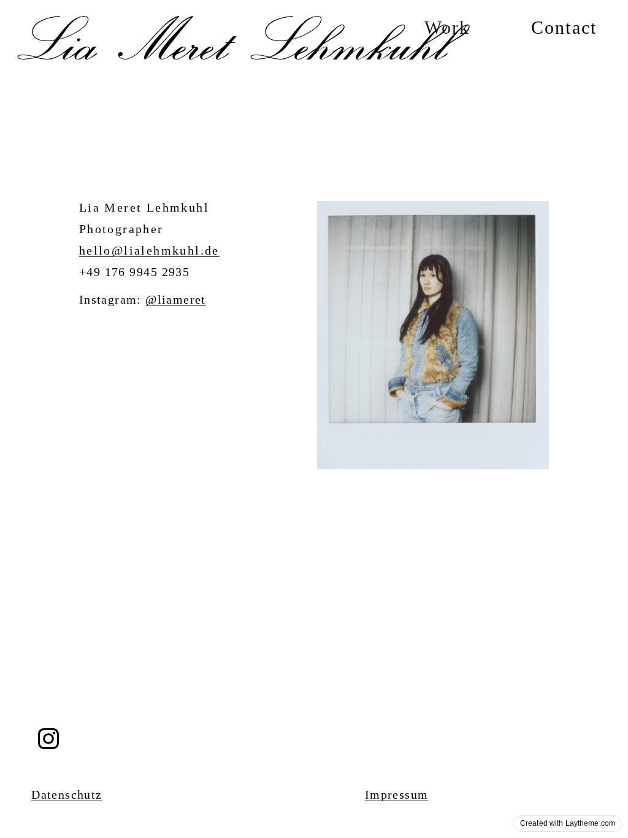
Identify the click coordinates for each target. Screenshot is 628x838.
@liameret (175, 299)
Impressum (397, 794)
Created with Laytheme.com (567, 823)
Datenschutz (66, 794)
